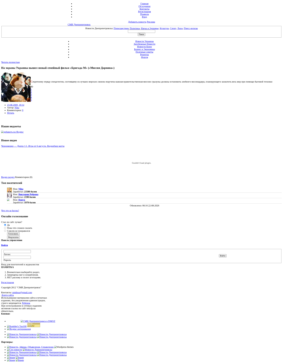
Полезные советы (144, 52)
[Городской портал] (30, 347)
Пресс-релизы (191, 28)
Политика (135, 28)
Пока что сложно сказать (19, 228)
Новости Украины (144, 41)
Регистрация (144, 11)
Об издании (144, 6)
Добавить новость (137, 22)
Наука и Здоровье (150, 28)
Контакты (144, 9)
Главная (144, 3)
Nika (17, 107)
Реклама (151, 22)
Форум (144, 57)
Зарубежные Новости (144, 44)
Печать (10, 113)
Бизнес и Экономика (144, 49)
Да (8, 225)
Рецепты (144, 54)
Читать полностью (10, 62)
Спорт (173, 28)
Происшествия (121, 28)
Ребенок (26, 303)
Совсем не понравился (18, 231)
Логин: (7, 254)
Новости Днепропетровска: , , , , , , (141, 28)
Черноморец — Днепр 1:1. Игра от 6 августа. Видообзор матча (32, 146)
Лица (180, 28)
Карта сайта (8, 295)
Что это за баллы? (10, 210)
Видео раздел (8, 177)
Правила (144, 14)
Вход (144, 17)
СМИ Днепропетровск (79, 24)
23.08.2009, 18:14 (15, 105)
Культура (164, 28)
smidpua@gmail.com (22, 292)
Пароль (7, 260)
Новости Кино (144, 46)
